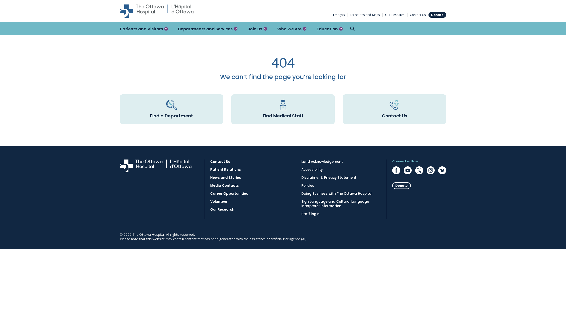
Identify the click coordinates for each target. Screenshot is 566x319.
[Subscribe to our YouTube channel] (408, 170)
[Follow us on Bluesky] (442, 170)
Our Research (395, 15)
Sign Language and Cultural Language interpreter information (335, 203)
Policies (307, 185)
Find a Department (171, 116)
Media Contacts (224, 185)
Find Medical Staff (283, 116)
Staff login (310, 214)
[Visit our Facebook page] (396, 170)
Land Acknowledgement (322, 162)
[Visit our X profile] (419, 170)
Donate (437, 15)
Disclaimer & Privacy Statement (328, 177)
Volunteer (219, 201)
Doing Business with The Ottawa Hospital (336, 193)
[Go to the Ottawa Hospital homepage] (157, 11)
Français (339, 15)
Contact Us (418, 15)
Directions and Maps (365, 15)
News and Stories (225, 177)
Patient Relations (225, 169)
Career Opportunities (229, 193)
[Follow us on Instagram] (431, 170)
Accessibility (312, 169)
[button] (144, 28)
